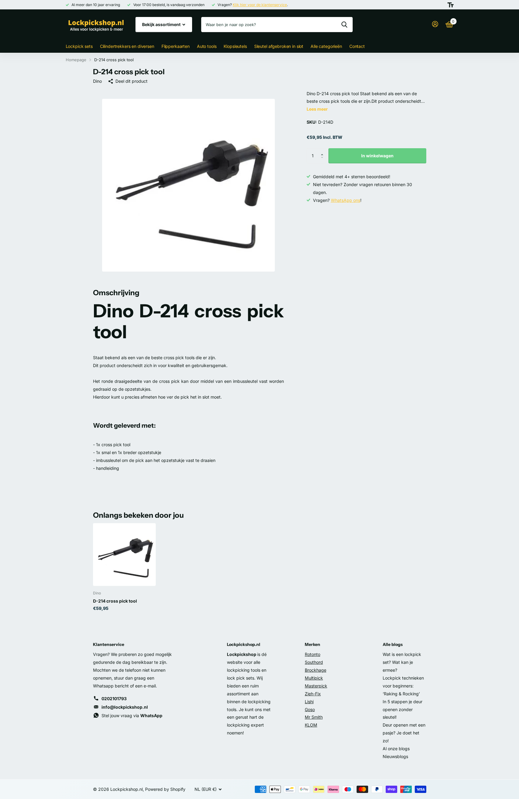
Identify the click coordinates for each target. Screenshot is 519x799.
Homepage (76, 59)
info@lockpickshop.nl (124, 707)
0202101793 (114, 698)
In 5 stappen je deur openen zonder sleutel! (402, 709)
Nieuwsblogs (395, 756)
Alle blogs (393, 644)
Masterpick (316, 685)
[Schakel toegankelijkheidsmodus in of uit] (450, 4)
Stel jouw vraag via (131, 715)
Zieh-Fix (313, 693)
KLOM (311, 724)
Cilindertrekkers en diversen (127, 46)
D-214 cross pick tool (115, 600)
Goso (310, 709)
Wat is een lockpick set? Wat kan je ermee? (402, 662)
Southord (314, 662)
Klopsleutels (235, 46)
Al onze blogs (396, 748)
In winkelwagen (377, 155)
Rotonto (312, 654)
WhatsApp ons (345, 200)
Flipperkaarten (175, 46)
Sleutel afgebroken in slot (278, 46)
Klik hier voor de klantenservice (260, 4)
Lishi (309, 701)
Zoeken (344, 24)
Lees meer (317, 109)
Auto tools (207, 46)
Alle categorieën (326, 46)
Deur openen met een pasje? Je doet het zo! (404, 732)
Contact (357, 46)
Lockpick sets (79, 46)
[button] (323, 150)
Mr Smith (314, 717)
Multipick (314, 677)
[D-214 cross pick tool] (124, 554)
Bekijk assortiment (161, 24)
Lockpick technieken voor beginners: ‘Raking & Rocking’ (403, 685)
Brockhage (315, 670)
